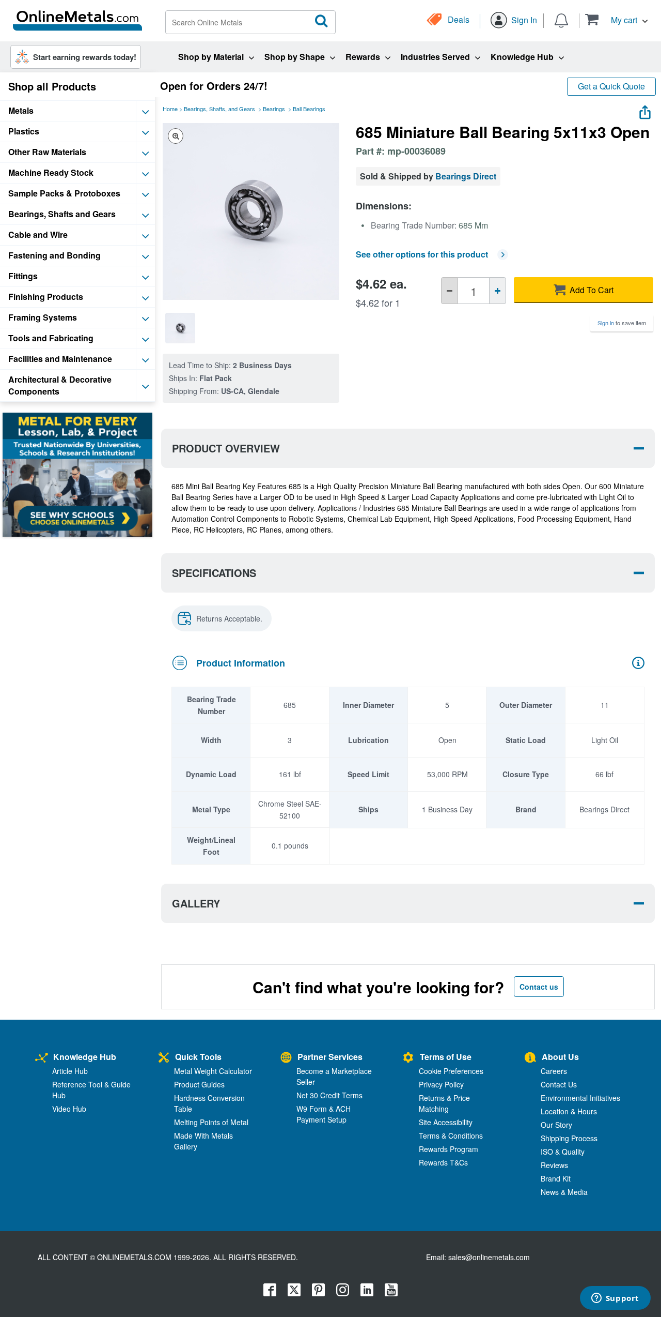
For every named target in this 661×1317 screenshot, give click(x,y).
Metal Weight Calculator (213, 1071)
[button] (616, 19)
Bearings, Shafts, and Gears (219, 108)
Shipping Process (569, 1138)
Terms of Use (445, 1057)
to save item (621, 323)
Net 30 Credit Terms (329, 1095)
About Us (560, 1057)
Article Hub (70, 1071)
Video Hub (69, 1108)
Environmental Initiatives (580, 1098)
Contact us (539, 986)
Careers (554, 1071)
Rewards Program (448, 1149)
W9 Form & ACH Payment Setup (323, 1114)
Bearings (274, 108)
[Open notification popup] (561, 19)
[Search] (322, 21)
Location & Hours (569, 1111)
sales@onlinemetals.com (489, 1257)
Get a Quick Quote (611, 86)
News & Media (564, 1192)
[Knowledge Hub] (41, 1058)
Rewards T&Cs (443, 1162)
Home (170, 108)
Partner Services (330, 1057)
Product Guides (199, 1084)
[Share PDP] (645, 110)
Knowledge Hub (84, 1057)
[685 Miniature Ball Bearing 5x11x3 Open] (180, 328)
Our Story (556, 1124)
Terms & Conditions (451, 1135)
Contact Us (559, 1084)
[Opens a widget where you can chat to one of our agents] (615, 1299)
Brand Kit (556, 1178)
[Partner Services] (286, 1058)
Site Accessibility (446, 1122)
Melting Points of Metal (211, 1122)
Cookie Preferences (451, 1071)
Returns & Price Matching (444, 1103)
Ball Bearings (309, 108)
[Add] (497, 290)
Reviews (554, 1165)
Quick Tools (198, 1057)
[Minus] (449, 290)
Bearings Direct (465, 176)
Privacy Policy (441, 1084)
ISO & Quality (563, 1151)
